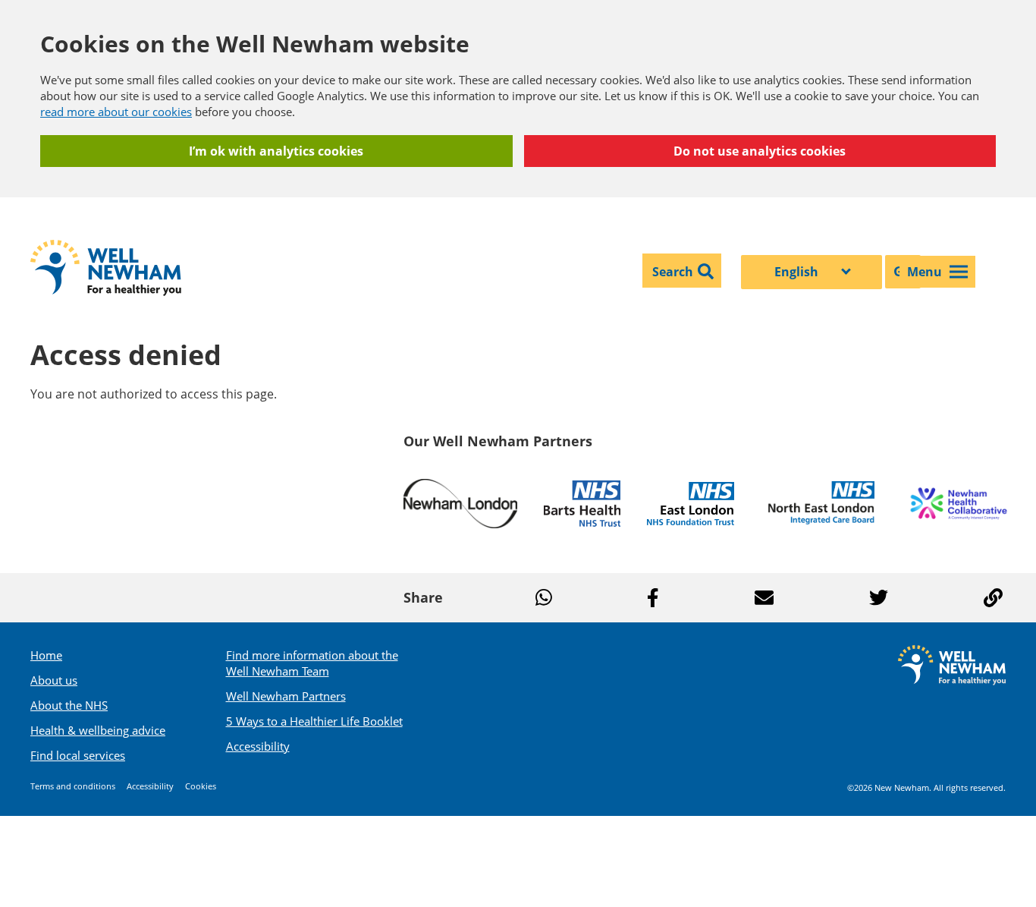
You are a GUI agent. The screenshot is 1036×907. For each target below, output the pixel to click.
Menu (924, 271)
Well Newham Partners (286, 696)
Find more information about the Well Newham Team (312, 663)
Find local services (77, 755)
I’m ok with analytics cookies (276, 151)
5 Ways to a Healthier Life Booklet (314, 721)
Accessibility (258, 746)
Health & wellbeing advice (97, 730)
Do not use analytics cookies (759, 151)
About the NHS (69, 705)
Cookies (200, 786)
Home (46, 655)
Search (672, 271)
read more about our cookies (116, 111)
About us (53, 680)
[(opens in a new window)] (460, 504)
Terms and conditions (72, 786)
